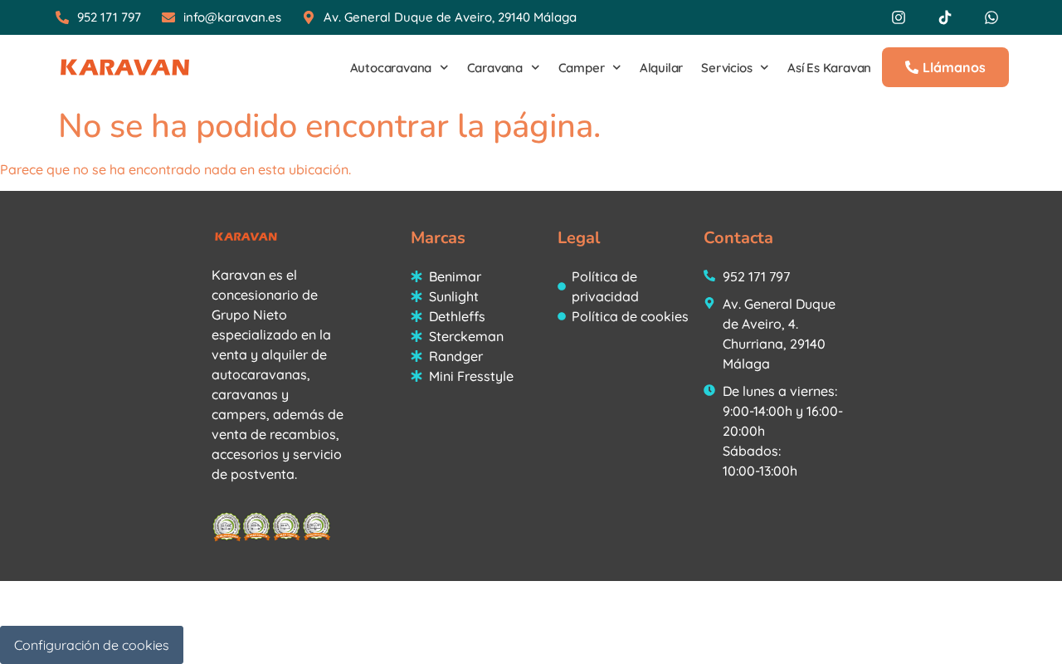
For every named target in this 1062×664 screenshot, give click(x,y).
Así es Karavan (829, 68)
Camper (581, 68)
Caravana (495, 68)
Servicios (726, 68)
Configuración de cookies (91, 645)
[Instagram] (898, 17)
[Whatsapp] (991, 17)
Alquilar (661, 68)
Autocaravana (391, 68)
